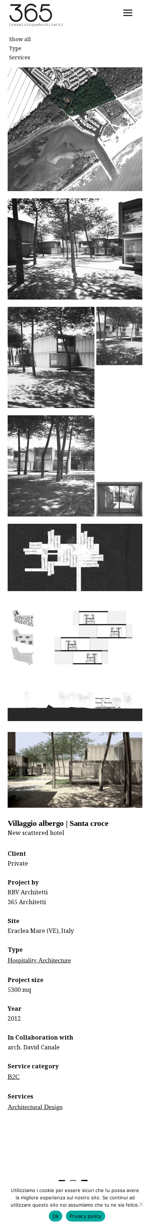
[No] (141, 1204)
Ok (55, 1216)
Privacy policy (86, 1216)
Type (15, 48)
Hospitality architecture (39, 960)
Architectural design (35, 1107)
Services (19, 57)
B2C (14, 1076)
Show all (20, 39)
